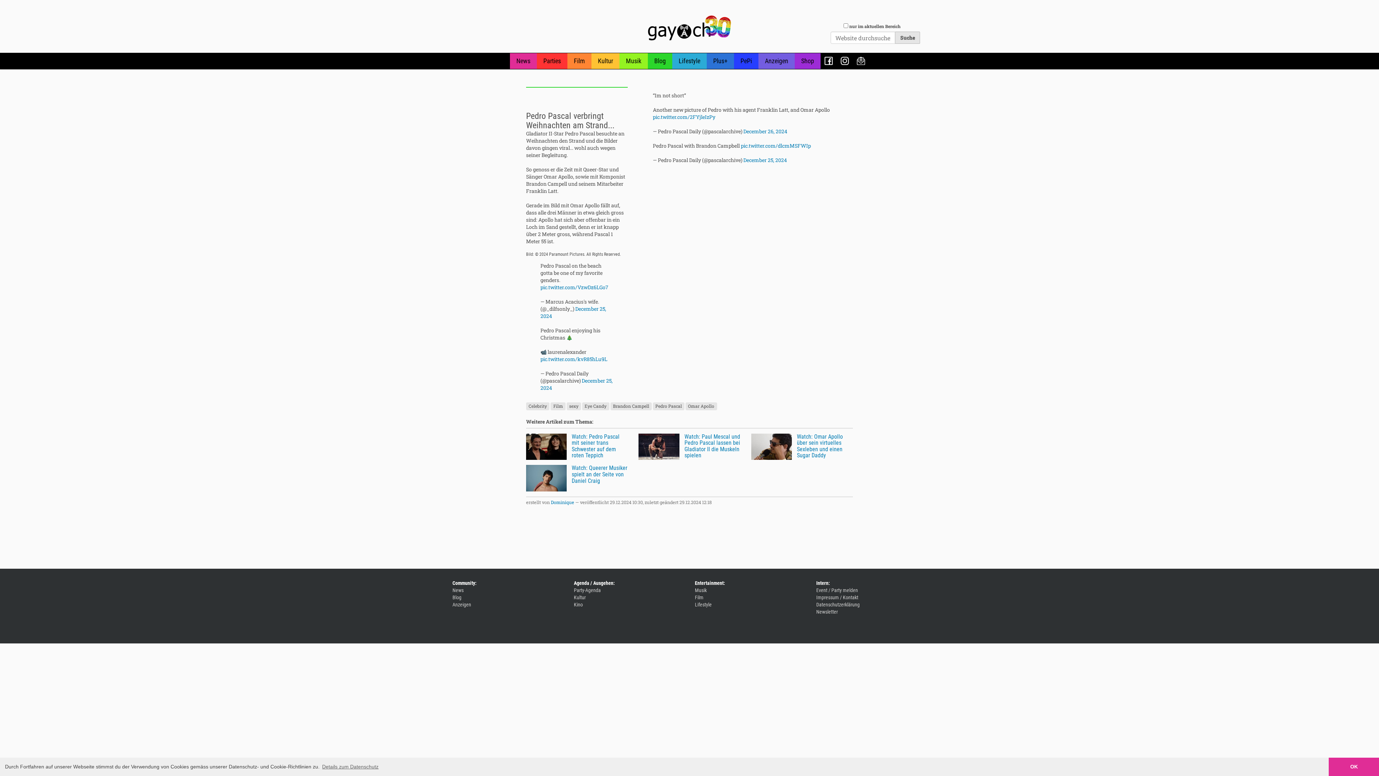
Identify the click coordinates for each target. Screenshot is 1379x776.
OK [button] (1354, 767)
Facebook (829, 61)
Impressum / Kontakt (837, 597)
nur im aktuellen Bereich (875, 26)
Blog (660, 61)
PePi (746, 61)
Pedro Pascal (668, 406)
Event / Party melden (837, 590)
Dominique (562, 502)
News (523, 61)
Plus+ (720, 61)
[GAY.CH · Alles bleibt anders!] (689, 28)
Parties (552, 61)
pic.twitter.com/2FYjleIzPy (684, 117)
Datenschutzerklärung (838, 605)
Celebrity (538, 406)
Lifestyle (689, 61)
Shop (807, 61)
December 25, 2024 (765, 160)
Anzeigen (776, 61)
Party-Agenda (587, 590)
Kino (578, 605)
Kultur (605, 61)
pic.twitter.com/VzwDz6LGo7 (574, 287)
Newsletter (861, 61)
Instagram (845, 61)
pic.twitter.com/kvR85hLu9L (573, 359)
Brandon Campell (631, 406)
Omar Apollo (701, 406)
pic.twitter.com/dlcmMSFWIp (776, 145)
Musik (633, 61)
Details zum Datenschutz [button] (350, 767)
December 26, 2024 (765, 131)
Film (579, 61)
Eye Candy (596, 406)
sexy (574, 406)
